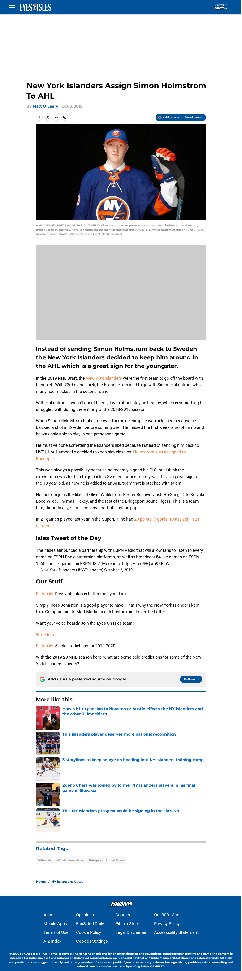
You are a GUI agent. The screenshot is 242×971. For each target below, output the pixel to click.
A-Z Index (52, 941)
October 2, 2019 (118, 569)
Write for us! (47, 634)
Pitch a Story (127, 923)
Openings (85, 914)
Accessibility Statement (176, 932)
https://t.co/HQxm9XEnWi (146, 563)
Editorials (44, 593)
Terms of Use (56, 932)
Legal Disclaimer (131, 932)
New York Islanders (104, 378)
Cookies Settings (92, 941)
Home (41, 882)
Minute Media (30, 953)
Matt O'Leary (45, 106)
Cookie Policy (88, 932)
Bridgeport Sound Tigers (107, 860)
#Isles (50, 550)
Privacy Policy (167, 923)
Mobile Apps (55, 923)
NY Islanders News (70, 860)
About (49, 914)
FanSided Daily (90, 923)
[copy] (64, 117)
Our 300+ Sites (168, 914)
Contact (122, 914)
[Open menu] (12, 7)
